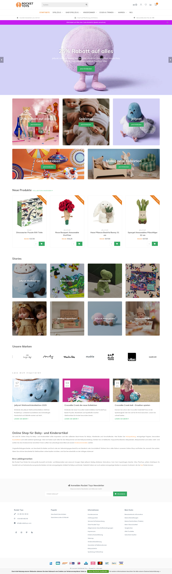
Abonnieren (121, 494)
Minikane (15, 302)
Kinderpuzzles (55, 264)
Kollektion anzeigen (42, 190)
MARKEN (121, 12)
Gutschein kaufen (130, 535)
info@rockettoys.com (24, 523)
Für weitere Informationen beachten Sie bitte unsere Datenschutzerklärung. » (134, 571)
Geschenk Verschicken (58, 514)
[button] (2, 60)
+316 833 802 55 (22, 518)
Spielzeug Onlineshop (95, 552)
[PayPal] (114, 563)
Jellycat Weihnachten (19, 264)
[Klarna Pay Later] (93, 563)
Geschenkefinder (131, 302)
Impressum (91, 531)
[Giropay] (72, 563)
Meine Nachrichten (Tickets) (134, 521)
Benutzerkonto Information (134, 514)
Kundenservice (93, 514)
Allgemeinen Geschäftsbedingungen (100, 528)
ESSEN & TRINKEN (106, 12)
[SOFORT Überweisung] (65, 563)
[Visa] (121, 563)
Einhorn (128, 264)
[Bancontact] (107, 563)
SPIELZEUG (57, 12)
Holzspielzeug (131, 436)
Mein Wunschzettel (131, 524)
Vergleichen (129, 528)
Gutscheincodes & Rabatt (59, 517)
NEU (131, 12)
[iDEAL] (79, 563)
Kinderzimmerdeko (81, 443)
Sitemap (91, 538)
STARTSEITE (44, 12)
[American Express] (51, 563)
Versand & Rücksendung (96, 521)
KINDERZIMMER (89, 12)
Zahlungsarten (93, 518)
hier (142, 465)
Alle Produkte (129, 531)
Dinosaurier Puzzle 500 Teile (29, 232)
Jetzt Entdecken (86, 69)
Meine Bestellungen (131, 518)
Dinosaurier (92, 264)
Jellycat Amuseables (95, 302)
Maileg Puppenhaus (57, 302)
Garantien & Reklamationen (97, 545)
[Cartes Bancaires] (58, 563)
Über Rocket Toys (94, 524)
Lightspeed (99, 568)
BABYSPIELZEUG (72, 12)
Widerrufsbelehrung (95, 542)
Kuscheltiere (16, 440)
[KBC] (86, 563)
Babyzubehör (92, 548)
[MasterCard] (100, 563)
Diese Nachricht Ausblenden (98, 571)
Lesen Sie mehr (20, 419)
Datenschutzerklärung (95, 535)
